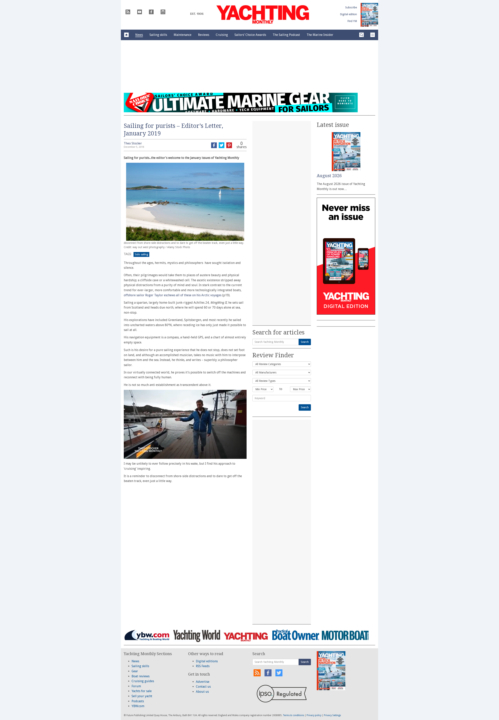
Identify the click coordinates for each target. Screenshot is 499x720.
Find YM (352, 21)
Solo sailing (141, 254)
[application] (185, 424)
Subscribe (351, 7)
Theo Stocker (133, 143)
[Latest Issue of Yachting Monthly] (369, 15)
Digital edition (348, 14)
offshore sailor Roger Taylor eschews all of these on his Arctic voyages (172, 295)
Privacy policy (314, 715)
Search (305, 341)
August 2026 (329, 175)
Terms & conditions (293, 715)
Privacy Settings (332, 715)
